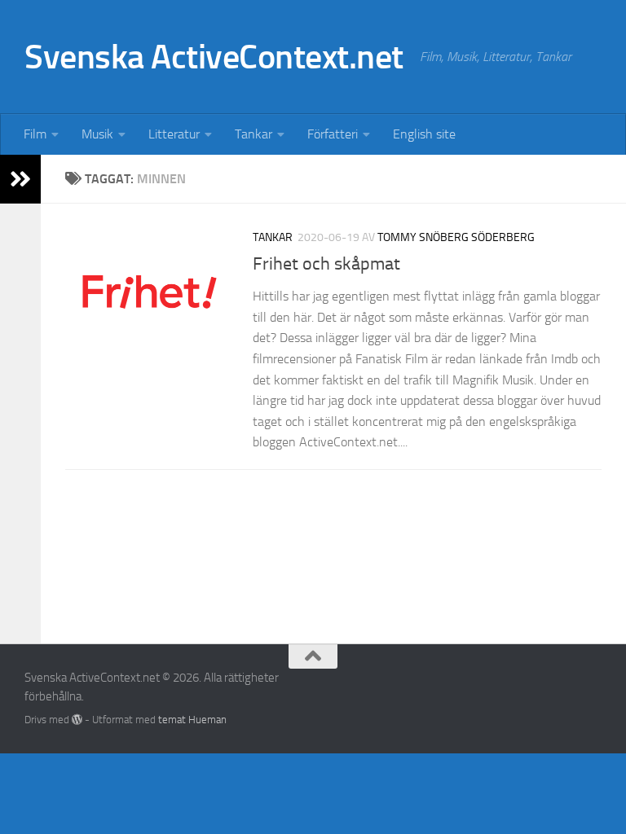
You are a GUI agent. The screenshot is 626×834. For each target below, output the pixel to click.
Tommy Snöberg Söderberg (456, 237)
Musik (97, 134)
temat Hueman (192, 719)
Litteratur (174, 134)
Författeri (332, 134)
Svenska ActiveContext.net (213, 57)
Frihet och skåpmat (326, 263)
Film (35, 134)
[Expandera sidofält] (20, 179)
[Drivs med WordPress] (77, 719)
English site (424, 134)
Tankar (253, 134)
